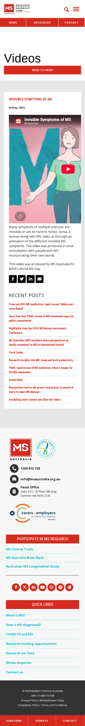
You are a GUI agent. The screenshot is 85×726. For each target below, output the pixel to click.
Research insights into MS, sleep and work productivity (41, 360)
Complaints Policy (28, 705)
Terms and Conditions (54, 705)
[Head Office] (14, 491)
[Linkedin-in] (34, 587)
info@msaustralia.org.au (40, 479)
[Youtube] (42, 587)
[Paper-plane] (69, 587)
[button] (76, 9)
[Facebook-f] (16, 587)
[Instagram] (51, 587)
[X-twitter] (25, 587)
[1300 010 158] (14, 468)
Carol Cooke (16, 352)
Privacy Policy (29, 700)
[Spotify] (60, 587)
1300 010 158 (30, 468)
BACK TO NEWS (42, 70)
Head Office (30, 487)
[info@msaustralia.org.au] (14, 479)
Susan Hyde (16, 380)
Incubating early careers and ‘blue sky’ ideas (34, 399)
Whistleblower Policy (51, 700)
